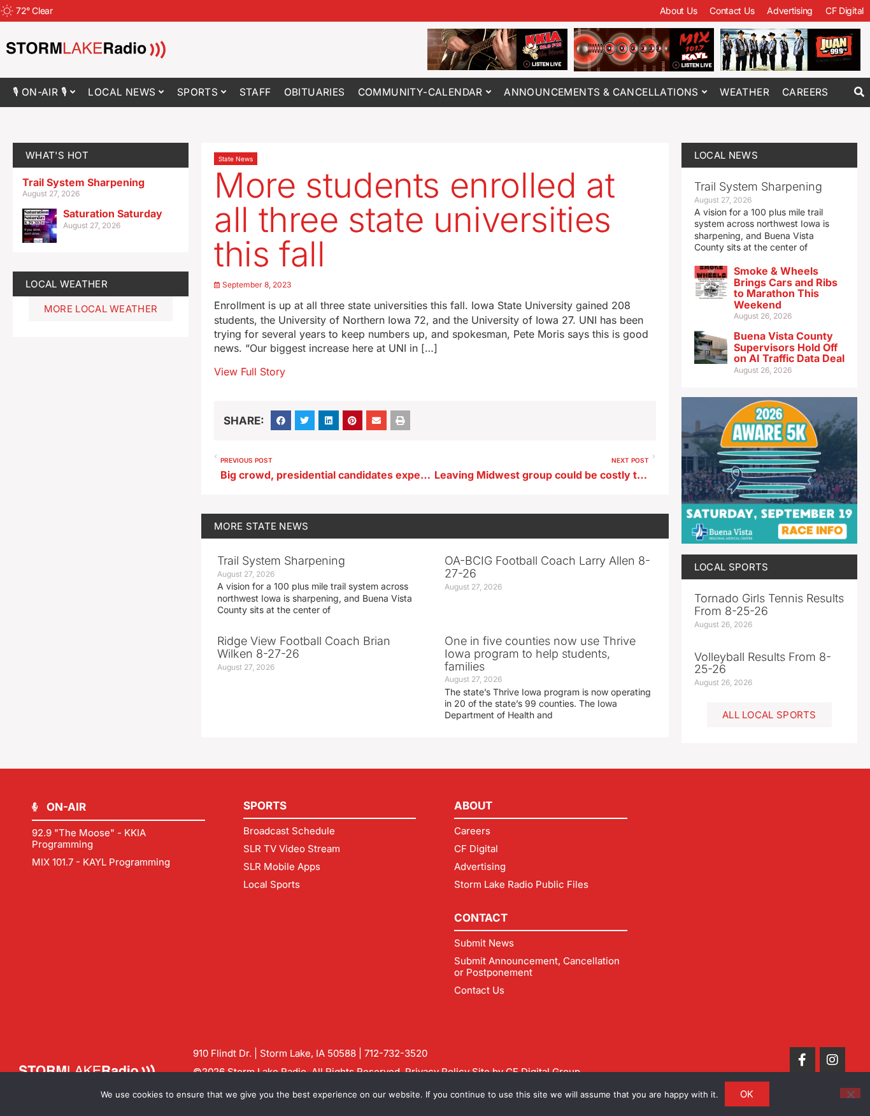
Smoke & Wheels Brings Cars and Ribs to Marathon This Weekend (786, 288)
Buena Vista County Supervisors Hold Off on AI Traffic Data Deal (789, 347)
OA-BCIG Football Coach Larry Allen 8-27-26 (547, 567)
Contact (481, 917)
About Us (678, 10)
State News (235, 159)
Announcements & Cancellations (601, 92)
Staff (255, 92)
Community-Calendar (420, 92)
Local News (121, 92)
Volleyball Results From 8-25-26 (762, 663)
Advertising (790, 10)
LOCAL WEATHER (66, 284)
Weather (744, 92)
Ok (747, 1094)
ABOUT (473, 805)
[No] (850, 1093)
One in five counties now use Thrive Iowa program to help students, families (540, 653)
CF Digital (844, 10)
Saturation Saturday (112, 213)
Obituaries (314, 92)
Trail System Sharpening (83, 182)
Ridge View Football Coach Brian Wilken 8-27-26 (303, 647)
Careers (805, 92)
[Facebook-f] (802, 1060)
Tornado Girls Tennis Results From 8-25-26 (769, 604)
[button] (859, 92)
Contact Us (732, 10)
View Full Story (249, 371)
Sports (197, 92)
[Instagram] (832, 1060)
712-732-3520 (395, 1053)
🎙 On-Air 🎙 (40, 92)
